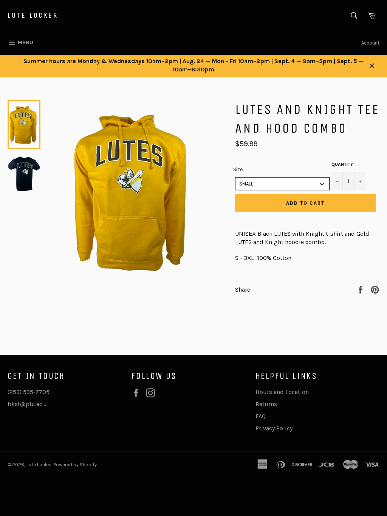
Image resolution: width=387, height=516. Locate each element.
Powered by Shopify (75, 464)
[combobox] (282, 183)
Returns (266, 404)
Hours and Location (282, 391)
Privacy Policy (274, 428)
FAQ (260, 416)
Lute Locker (33, 15)
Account (370, 43)
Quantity (342, 164)
